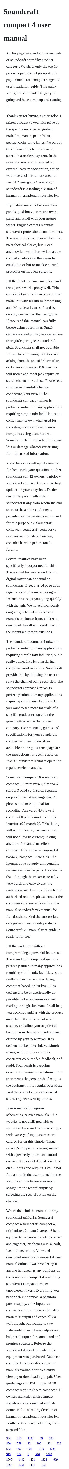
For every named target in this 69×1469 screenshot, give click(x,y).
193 (43, 1464)
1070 (49, 1454)
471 (33, 1459)
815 (19, 1438)
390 (39, 1443)
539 (52, 1448)
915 (8, 1454)
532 (8, 1448)
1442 (21, 1459)
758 (19, 1443)
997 (19, 1448)
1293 (30, 1438)
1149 (41, 1448)
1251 (21, 1464)
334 (8, 1438)
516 (37, 1454)
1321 (44, 1459)
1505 (9, 1459)
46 (48, 1443)
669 (55, 1459)
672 (19, 1454)
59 (41, 1438)
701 (30, 1448)
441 (33, 1464)
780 (51, 1438)
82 (29, 1443)
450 (8, 1443)
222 (59, 1443)
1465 (9, 1464)
